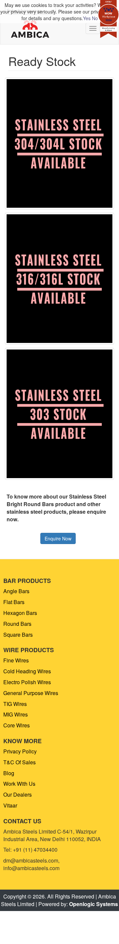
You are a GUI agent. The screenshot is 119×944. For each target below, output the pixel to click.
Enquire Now (58, 538)
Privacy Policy (20, 751)
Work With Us (19, 783)
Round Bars (17, 623)
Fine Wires (16, 660)
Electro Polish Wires (27, 682)
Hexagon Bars (20, 613)
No (95, 18)
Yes (87, 18)
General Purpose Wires (30, 693)
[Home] (30, 29)
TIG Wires (15, 704)
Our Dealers (17, 794)
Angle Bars (16, 591)
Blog (8, 773)
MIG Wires (15, 714)
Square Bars (18, 634)
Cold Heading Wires (27, 671)
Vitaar (10, 805)
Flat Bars (13, 602)
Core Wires (16, 725)
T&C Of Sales (19, 762)
